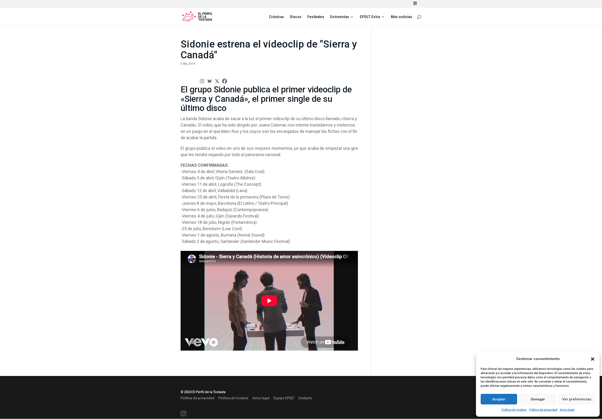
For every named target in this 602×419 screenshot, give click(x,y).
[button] (592, 359)
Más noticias (401, 17)
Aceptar (499, 399)
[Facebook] (224, 81)
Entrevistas (339, 17)
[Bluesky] (209, 81)
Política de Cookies (514, 409)
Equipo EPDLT (283, 398)
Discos (295, 17)
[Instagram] (202, 81)
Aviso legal (567, 409)
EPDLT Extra (370, 17)
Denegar (538, 399)
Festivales (315, 17)
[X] (217, 81)
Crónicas (276, 17)
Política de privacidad (543, 409)
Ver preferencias (576, 399)
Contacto (305, 398)
